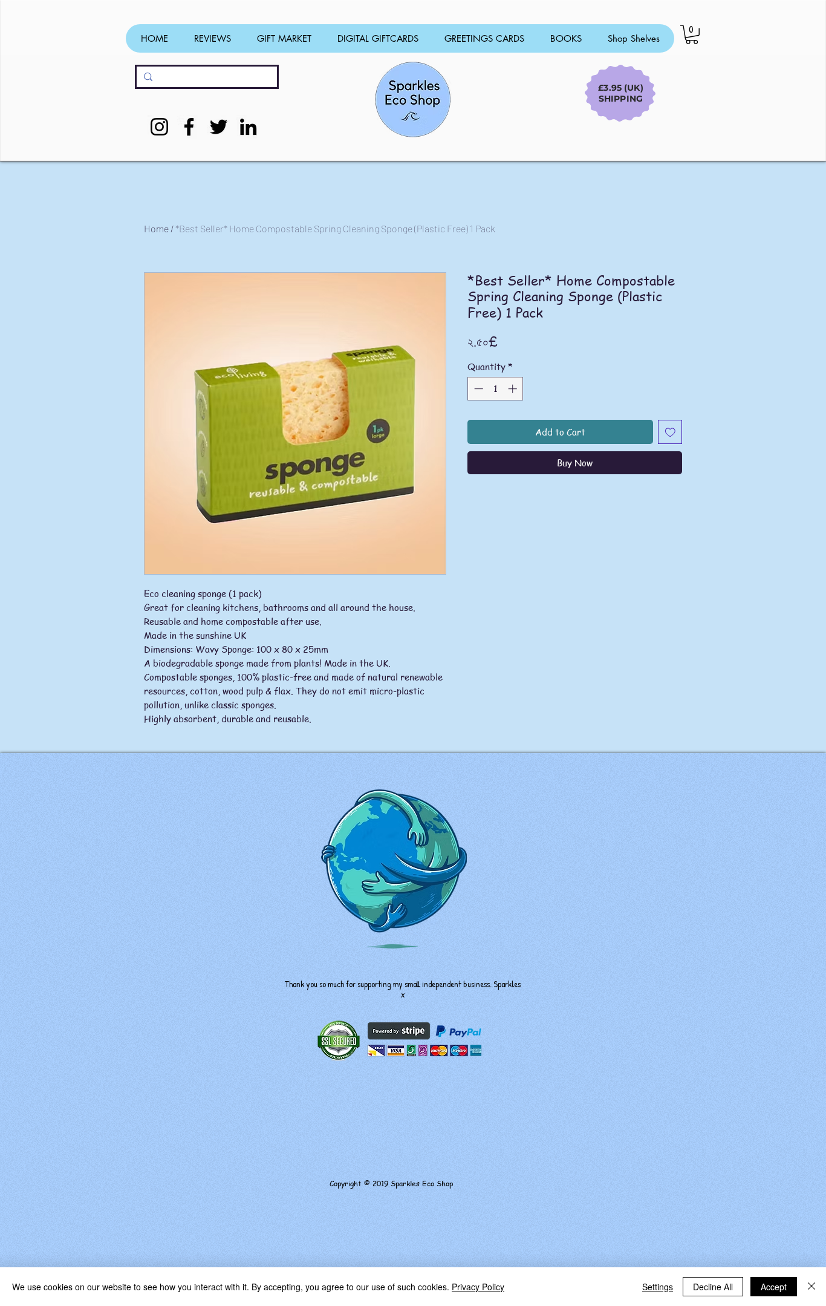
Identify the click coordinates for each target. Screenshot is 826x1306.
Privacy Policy (478, 1287)
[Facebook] (189, 127)
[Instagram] (159, 127)
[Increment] (514, 388)
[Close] (811, 1286)
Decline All (713, 1287)
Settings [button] (657, 1287)
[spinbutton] (496, 388)
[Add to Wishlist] (670, 432)
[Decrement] (477, 388)
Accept (774, 1287)
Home (156, 228)
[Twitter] (218, 127)
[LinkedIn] (248, 127)
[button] (691, 34)
